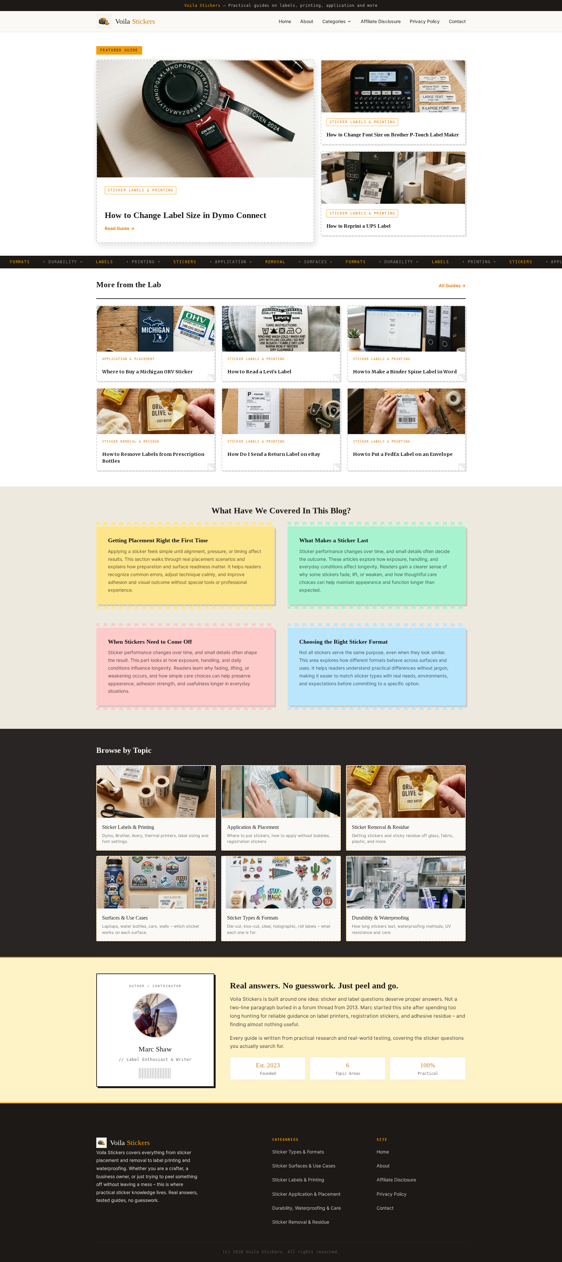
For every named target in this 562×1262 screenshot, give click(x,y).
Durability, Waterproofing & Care (306, 1208)
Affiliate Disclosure (381, 21)
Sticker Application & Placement (306, 1194)
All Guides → (452, 285)
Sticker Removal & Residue (300, 1222)
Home (285, 21)
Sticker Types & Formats (298, 1151)
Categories (334, 21)
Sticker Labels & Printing (298, 1179)
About (306, 21)
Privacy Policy (425, 21)
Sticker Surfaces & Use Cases (303, 1165)
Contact (457, 21)
